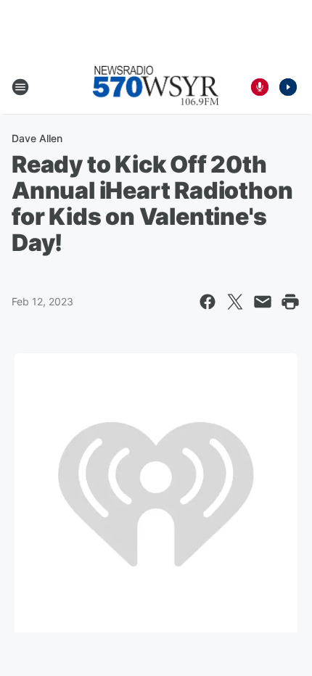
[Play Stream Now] (288, 87)
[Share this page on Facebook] (207, 302)
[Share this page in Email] (263, 302)
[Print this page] (290, 302)
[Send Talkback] (259, 87)
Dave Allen (37, 138)
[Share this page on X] (235, 302)
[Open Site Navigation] (20, 87)
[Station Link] (156, 87)
